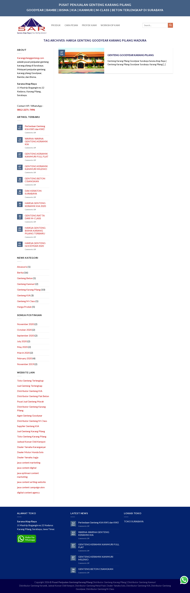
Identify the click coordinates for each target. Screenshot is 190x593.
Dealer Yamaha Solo (116, 585)
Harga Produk (24, 306)
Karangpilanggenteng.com (30, 57)
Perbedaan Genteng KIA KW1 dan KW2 (35, 127)
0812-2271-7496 (26, 109)
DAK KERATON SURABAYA (33, 192)
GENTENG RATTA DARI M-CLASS (35, 217)
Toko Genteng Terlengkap (30, 380)
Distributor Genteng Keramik (33, 585)
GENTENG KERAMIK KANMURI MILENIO (36, 167)
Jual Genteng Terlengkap (29, 385)
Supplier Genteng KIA (28, 426)
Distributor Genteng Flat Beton (33, 396)
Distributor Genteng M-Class (32, 420)
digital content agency (28, 492)
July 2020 (22, 341)
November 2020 (25, 324)
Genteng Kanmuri (26, 283)
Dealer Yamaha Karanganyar (31, 447)
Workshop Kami (110, 25)
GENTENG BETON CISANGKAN (35, 180)
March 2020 (23, 352)
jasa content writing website (31, 482)
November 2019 (25, 364)
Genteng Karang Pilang (29, 289)
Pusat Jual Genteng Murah (30, 401)
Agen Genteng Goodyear (29, 415)
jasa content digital (26, 467)
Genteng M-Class (26, 301)
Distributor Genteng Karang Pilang (109, 582)
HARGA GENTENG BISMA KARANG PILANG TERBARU (35, 230)
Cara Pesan (71, 25)
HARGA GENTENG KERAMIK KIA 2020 (35, 204)
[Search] (170, 25)
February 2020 (24, 358)
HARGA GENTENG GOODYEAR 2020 (35, 244)
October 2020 (24, 329)
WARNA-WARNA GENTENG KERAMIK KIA (36, 141)
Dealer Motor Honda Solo (30, 452)
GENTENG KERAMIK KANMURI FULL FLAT (36, 155)
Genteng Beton (25, 278)
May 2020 (22, 346)
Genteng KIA (23, 295)
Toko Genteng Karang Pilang (31, 436)
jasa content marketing (28, 462)
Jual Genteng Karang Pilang (31, 431)
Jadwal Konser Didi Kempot (31, 441)
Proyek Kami (89, 25)
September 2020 (25, 335)
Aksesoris (22, 266)
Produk (56, 25)
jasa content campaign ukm (31, 487)
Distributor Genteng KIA (29, 391)
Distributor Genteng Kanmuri (142, 582)
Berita (20, 272)
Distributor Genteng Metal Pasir (90, 585)
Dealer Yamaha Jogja (27, 457)
